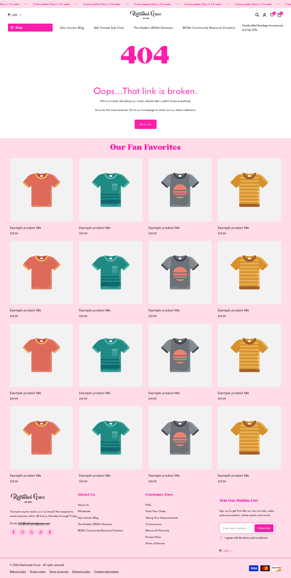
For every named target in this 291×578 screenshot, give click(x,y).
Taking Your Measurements (162, 517)
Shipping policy (81, 571)
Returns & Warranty (157, 530)
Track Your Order (156, 511)
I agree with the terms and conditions (246, 538)
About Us (83, 504)
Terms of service (58, 571)
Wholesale (84, 511)
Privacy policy (38, 571)
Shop (18, 27)
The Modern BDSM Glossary (95, 524)
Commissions (154, 524)
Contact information (106, 571)
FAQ (148, 504)
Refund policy (18, 571)
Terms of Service (155, 543)
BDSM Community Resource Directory (100, 530)
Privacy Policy (153, 537)
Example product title (25, 228)
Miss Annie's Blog (88, 517)
